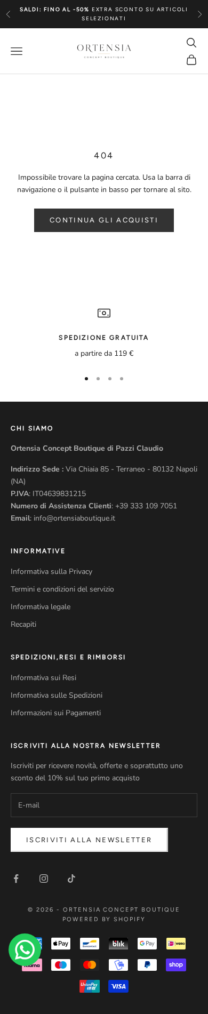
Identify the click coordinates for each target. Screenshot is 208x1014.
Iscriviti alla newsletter (89, 840)
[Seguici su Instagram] (43, 878)
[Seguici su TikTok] (71, 878)
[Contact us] (25, 949)
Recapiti (23, 624)
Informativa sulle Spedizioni (56, 695)
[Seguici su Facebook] (16, 878)
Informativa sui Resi (43, 678)
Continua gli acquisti (104, 220)
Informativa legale (40, 607)
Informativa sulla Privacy (51, 571)
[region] (104, 333)
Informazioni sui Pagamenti (56, 713)
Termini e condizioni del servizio (62, 589)
